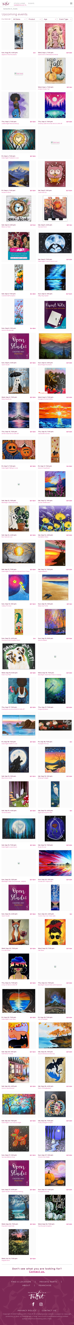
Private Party (48, 1282)
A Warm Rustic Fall (43, 89)
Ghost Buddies (6, 812)
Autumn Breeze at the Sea (46, 1053)
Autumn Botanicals (7, 330)
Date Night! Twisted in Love (10, 158)
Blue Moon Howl (7, 778)
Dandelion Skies (43, 537)
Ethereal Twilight (43, 778)
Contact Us (49, 1311)
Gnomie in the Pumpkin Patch (11, 640)
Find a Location (21, 1282)
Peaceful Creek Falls (8, 1226)
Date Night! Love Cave (9, 1019)
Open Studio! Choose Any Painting (12, 1191)
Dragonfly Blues (43, 709)
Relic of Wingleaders (44, 1088)
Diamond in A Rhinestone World (48, 54)
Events (31, 3)
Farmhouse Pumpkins (45, 1226)
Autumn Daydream (44, 468)
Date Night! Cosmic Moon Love (47, 261)
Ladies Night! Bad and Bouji (10, 123)
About (26, 1285)
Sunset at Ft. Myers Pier (45, 881)
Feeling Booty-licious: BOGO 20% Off (13, 709)
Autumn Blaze (42, 640)
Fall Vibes (41, 950)
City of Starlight (43, 1019)
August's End (6, 1260)
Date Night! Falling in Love (10, 468)
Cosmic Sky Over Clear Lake (46, 916)
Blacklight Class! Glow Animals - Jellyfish (14, 881)
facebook (33, 1304)
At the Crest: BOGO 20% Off (10, 433)
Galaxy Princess (6, 606)
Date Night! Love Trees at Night (11, 1122)
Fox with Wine (6, 950)
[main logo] (6, 2)
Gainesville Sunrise (44, 433)
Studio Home (19, 3)
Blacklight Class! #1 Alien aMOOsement (50, 985)
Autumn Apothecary (8, 1088)
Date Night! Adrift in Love (9, 743)
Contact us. (37, 1271)
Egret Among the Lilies (45, 812)
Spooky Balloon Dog (8, 1157)
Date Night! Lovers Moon (9, 847)
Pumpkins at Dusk (43, 1191)
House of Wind (6, 192)
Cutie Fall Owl (42, 192)
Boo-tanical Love (7, 537)
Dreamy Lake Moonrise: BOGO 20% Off (50, 123)
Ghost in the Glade (44, 1157)
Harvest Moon (42, 227)
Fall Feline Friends (7, 1053)
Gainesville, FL (7, 9)
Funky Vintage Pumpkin (45, 1122)
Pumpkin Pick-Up (43, 743)
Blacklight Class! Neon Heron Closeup (49, 674)
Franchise (45, 1285)
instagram (41, 1304)
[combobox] (19, 19)
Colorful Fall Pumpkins (8, 295)
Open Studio (6, 364)
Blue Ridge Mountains (45, 364)
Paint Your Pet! (6, 674)
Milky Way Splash (43, 295)
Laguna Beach (42, 571)
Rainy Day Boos (6, 399)
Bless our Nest (6, 227)
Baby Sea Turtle (43, 606)
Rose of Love (42, 847)
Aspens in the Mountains (9, 54)
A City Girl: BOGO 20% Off (9, 985)
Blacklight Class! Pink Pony (10, 502)
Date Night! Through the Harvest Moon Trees (15, 571)
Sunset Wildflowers (44, 502)
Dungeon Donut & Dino (45, 399)
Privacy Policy (27, 1311)
